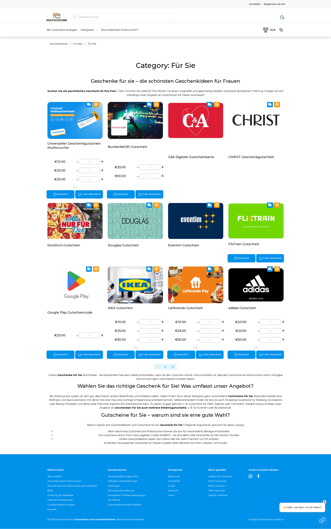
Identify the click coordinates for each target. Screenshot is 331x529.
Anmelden (254, 4)
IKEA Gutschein (216, 485)
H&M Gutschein (216, 490)
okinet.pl (279, 519)
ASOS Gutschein (217, 481)
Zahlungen (114, 485)
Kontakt (51, 509)
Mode (171, 485)
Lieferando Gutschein (220, 476)
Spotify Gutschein (218, 495)
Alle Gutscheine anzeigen (62, 29)
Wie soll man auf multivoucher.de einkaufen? (72, 485)
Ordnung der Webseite (60, 495)
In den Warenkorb (90, 194)
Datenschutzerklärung (60, 499)
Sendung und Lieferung (121, 490)
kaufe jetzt (62, 194)
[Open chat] (322, 520)
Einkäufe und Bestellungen (123, 481)
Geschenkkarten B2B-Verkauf (124, 504)
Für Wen (78, 43)
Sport (171, 495)
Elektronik (173, 476)
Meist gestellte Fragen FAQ (123, 476)
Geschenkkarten (58, 43)
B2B (272, 29)
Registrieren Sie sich (274, 4)
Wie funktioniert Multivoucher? (119, 29)
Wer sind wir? (54, 476)
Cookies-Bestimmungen (61, 504)
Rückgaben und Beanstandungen (127, 495)
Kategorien (87, 29)
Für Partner (114, 499)
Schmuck (173, 490)
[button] (75, 186)
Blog (50, 490)
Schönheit (174, 481)
